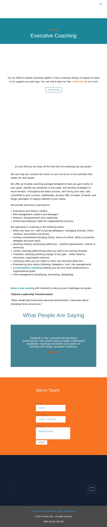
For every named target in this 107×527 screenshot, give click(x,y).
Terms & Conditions (67, 511)
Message (40, 426)
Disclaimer (51, 511)
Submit (41, 442)
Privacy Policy (37, 511)
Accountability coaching (27, 267)
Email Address (42, 414)
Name (38, 403)
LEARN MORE (53, 89)
